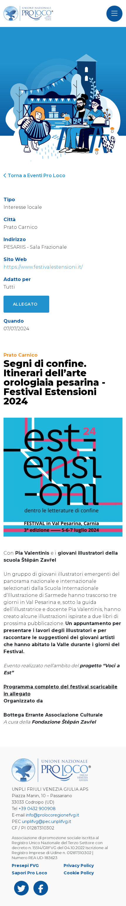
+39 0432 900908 (37, 808)
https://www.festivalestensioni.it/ (43, 267)
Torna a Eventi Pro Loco (35, 175)
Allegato (25, 304)
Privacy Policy (79, 865)
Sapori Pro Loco (29, 872)
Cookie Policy (79, 872)
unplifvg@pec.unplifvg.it (46, 821)
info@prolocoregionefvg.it (52, 815)
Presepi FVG (25, 865)
